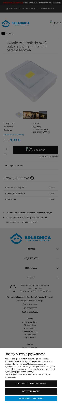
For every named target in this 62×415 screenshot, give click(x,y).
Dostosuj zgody (31, 391)
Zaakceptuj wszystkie (31, 398)
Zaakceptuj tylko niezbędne (31, 383)
